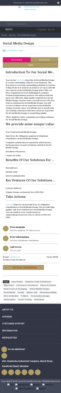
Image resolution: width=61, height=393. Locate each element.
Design (21, 292)
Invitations (39, 299)
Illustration (9, 285)
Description (16, 60)
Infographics (9, 299)
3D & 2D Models (11, 296)
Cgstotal (21, 80)
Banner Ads (32, 292)
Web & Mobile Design (39, 289)
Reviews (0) (44, 60)
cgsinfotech (14, 257)
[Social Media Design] (30, 50)
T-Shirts (24, 296)
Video (30, 65)
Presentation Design (40, 296)
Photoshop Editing (48, 292)
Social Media (9, 292)
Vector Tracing (25, 299)
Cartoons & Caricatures (27, 285)
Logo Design (17, 282)
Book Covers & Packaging (15, 289)
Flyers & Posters (48, 285)
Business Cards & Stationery (38, 282)
